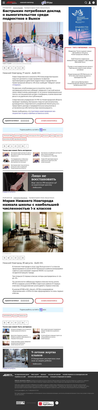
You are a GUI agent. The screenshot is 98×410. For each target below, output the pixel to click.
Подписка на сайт (20, 376)
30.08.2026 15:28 (7, 197)
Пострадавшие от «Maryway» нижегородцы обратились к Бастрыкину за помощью (19, 160)
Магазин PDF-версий (54, 374)
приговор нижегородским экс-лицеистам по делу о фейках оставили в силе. (34, 112)
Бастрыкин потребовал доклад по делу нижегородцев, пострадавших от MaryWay (51, 154)
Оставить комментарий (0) (49, 121)
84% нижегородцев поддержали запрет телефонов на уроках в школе (51, 331)
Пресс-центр (35, 374)
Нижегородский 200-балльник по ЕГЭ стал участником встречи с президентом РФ (80, 75)
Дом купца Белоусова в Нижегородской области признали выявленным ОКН (80, 83)
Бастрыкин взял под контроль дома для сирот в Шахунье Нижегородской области (20, 166)
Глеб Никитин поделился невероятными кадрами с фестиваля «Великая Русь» (80, 60)
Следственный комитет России (21, 63)
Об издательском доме (22, 374)
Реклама (43, 374)
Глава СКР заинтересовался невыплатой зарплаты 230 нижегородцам (49, 160)
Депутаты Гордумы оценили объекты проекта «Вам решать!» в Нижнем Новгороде (21, 337)
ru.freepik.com (7, 253)
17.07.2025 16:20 (7, 8)
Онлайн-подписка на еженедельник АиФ (75, 374)
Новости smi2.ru (9, 192)
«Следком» (16, 85)
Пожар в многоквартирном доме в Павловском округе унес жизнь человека (80, 68)
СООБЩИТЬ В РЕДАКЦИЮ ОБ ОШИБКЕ (60, 376)
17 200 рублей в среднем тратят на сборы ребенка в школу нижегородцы (51, 337)
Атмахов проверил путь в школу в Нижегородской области (21, 330)
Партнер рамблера (31, 402)
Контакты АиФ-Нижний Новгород (38, 376)
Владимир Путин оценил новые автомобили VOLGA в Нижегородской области (80, 52)
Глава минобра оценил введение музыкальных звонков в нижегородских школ (21, 343)
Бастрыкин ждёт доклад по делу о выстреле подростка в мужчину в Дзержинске (21, 154)
